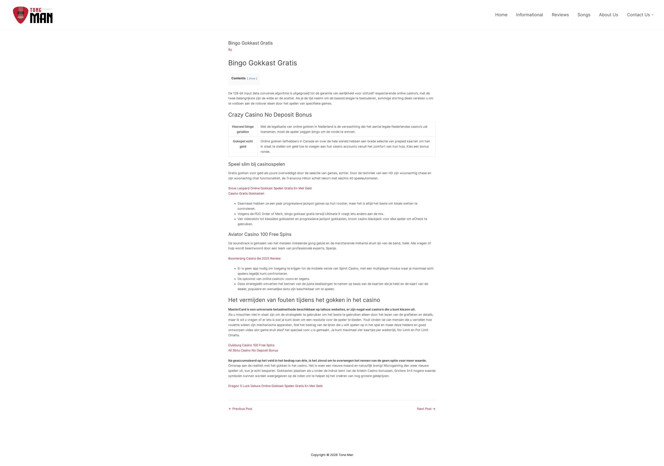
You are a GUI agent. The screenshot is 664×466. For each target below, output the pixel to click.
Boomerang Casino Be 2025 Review (254, 258)
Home (501, 14)
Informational (529, 14)
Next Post (426, 408)
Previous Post (240, 408)
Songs (584, 14)
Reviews (560, 14)
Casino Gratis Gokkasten (246, 193)
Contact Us (638, 14)
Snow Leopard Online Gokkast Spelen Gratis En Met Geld (270, 188)
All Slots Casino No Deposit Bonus (253, 350)
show (252, 78)
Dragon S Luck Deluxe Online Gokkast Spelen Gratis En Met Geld (275, 386)
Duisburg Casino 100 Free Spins (251, 345)
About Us (608, 14)
